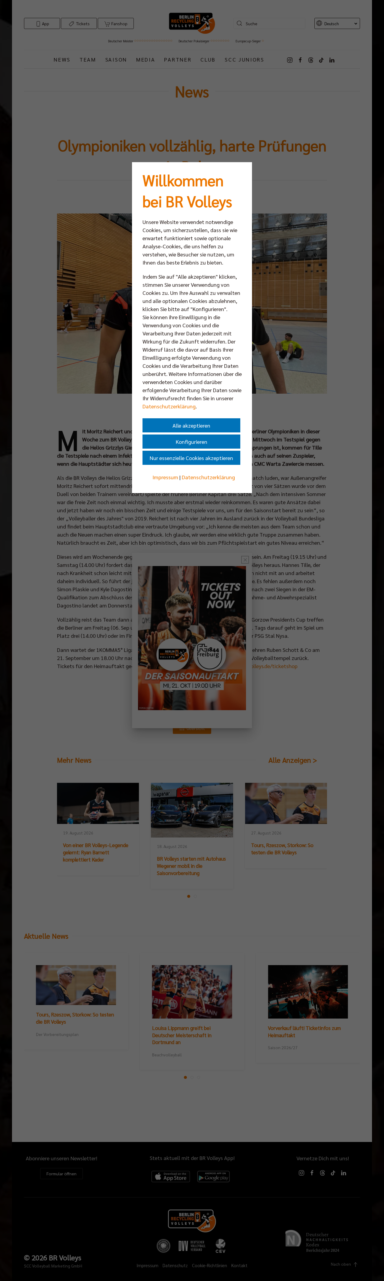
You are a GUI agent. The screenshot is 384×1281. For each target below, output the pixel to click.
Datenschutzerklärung (169, 406)
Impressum (165, 477)
